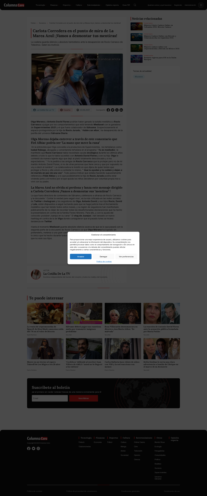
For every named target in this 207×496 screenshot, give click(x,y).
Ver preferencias (126, 256)
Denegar (103, 256)
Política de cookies (104, 261)
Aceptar (80, 256)
